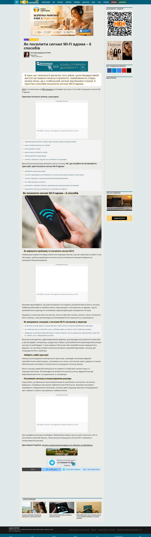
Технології (35, 39)
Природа (77, 2)
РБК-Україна (47, 89)
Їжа (54, 2)
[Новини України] (29, 2)
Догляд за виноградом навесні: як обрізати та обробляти (67, 445)
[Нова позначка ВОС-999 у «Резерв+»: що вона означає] (61, 510)
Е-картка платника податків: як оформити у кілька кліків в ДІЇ (31, 515)
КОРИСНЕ (60, 2)
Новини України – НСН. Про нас (106, 530)
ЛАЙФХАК (68, 2)
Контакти (93, 530)
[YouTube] (124, 70)
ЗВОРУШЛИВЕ (46, 2)
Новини (114, 2)
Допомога (122, 2)
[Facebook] (109, 70)
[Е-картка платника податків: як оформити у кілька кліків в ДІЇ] (34, 510)
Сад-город (85, 2)
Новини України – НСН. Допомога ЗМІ (79, 530)
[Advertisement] (61, 115)
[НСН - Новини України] (62, 463)
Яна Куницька (39, 53)
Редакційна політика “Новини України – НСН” (129, 530)
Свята (93, 2)
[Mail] (129, 70)
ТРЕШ (99, 2)
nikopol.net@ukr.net (36, 56)
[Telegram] (114, 70)
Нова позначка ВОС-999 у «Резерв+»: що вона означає (60, 515)
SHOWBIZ (106, 2)
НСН (24, 89)
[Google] (119, 70)
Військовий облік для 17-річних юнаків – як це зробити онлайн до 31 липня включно (89, 516)
